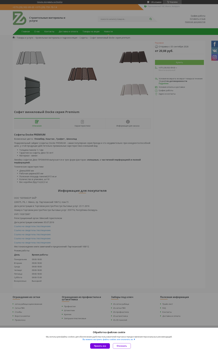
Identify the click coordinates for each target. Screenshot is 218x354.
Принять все (100, 346)
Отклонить (122, 346)
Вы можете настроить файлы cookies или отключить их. (108, 339)
